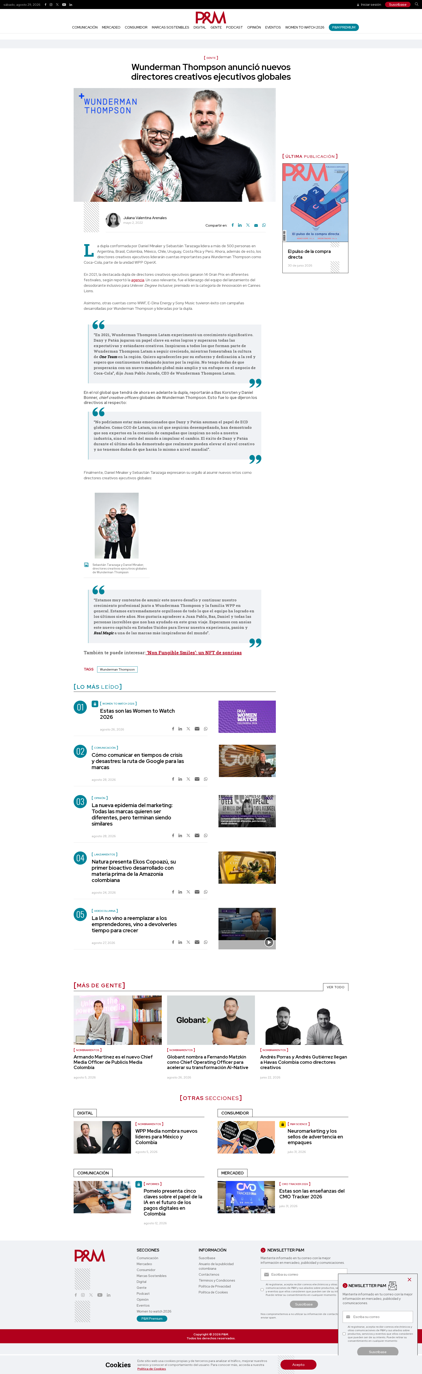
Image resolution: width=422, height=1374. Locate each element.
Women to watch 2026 (304, 27)
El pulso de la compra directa (309, 254)
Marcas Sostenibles (170, 27)
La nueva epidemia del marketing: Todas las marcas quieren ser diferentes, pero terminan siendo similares (132, 814)
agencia (137, 280)
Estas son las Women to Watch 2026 (137, 713)
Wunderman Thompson (117, 669)
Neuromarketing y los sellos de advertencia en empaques (315, 1137)
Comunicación (85, 27)
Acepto (298, 1364)
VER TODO (336, 987)
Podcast (234, 27)
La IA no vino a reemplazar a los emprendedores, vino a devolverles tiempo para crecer (134, 924)
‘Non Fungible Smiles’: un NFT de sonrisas (194, 652)
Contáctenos (209, 1274)
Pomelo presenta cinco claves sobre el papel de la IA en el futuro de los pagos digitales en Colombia (173, 1202)
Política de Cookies (151, 1369)
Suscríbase (398, 4)
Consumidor (136, 27)
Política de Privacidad (215, 1286)
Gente (216, 27)
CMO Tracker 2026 (295, 1184)
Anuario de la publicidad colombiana (216, 1266)
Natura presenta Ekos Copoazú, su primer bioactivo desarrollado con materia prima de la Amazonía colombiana (134, 871)
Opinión (254, 27)
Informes (152, 1184)
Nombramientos (87, 1050)
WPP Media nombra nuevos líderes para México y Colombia (166, 1137)
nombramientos (181, 1050)
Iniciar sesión (370, 4)
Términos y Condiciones (217, 1280)
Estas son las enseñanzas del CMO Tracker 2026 (312, 1194)
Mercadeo (111, 27)
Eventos (273, 27)
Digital (200, 27)
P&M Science (298, 1124)
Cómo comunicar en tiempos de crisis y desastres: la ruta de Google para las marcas (138, 761)
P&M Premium (343, 27)
